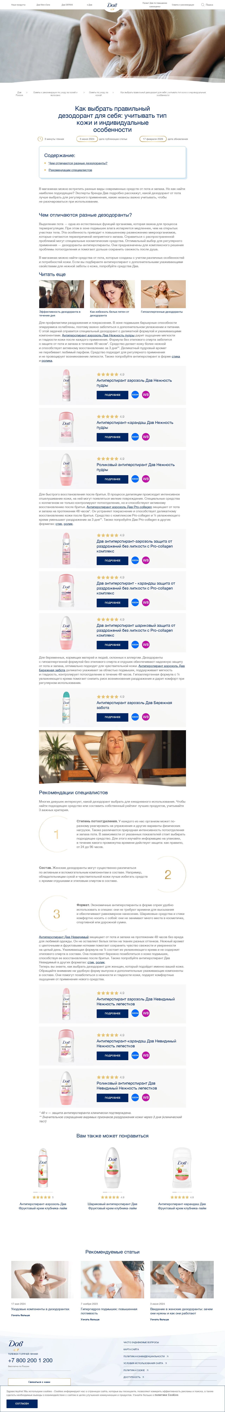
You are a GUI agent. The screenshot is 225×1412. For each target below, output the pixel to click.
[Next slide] (66, 1169)
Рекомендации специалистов (70, 170)
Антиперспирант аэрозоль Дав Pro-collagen (119, 507)
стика (176, 356)
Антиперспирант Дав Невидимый (64, 937)
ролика (47, 360)
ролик (68, 524)
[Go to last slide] (19, 1169)
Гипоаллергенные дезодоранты (162, 311)
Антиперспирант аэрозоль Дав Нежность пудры (98, 335)
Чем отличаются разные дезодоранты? (78, 163)
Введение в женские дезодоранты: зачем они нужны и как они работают (181, 1311)
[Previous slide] (6, 1183)
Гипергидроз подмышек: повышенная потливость (109, 1311)
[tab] (35, 1192)
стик (59, 524)
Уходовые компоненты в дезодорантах (40, 1309)
